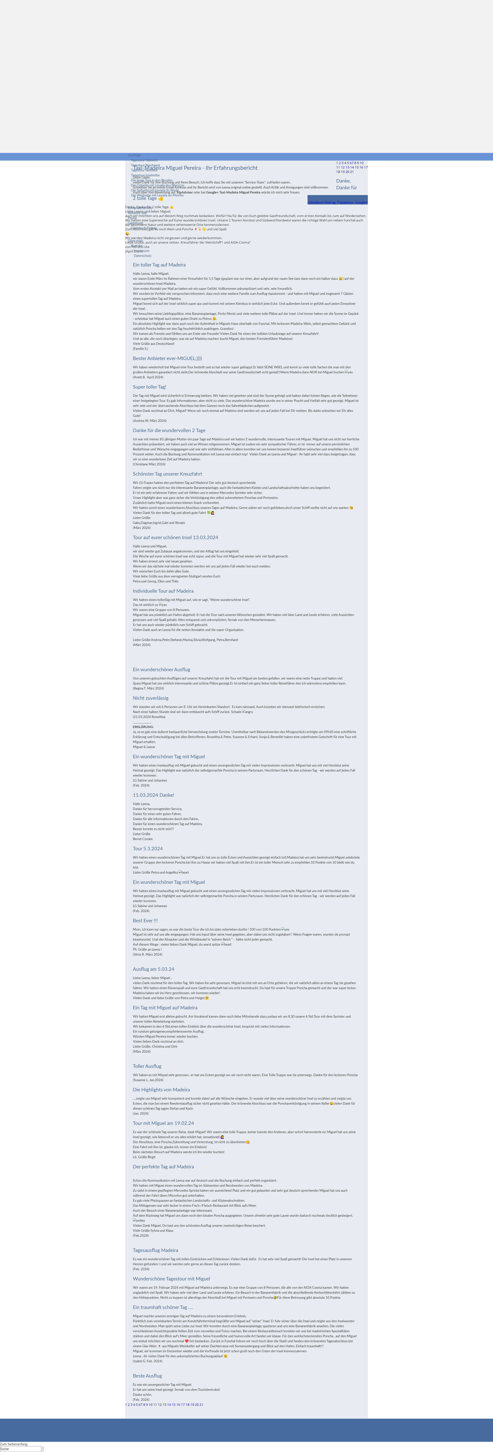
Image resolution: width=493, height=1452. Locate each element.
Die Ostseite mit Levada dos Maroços (157, 185)
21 (201, 1404)
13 (164, 1404)
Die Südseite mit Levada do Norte (155, 190)
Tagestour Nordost (144, 170)
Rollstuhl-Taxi (137, 213)
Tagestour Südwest (144, 160)
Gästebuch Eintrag (144, 228)
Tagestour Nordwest (145, 165)
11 (155, 1404)
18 (187, 1404)
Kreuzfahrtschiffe (140, 208)
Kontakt (136, 245)
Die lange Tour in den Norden (151, 180)
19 (192, 1404)
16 (178, 1404)
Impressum (141, 250)
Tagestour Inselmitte (145, 175)
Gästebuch (135, 223)
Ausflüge (134, 155)
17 (183, 1404)
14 (169, 1404)
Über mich (135, 240)
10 (151, 1404)
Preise (132, 218)
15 (174, 1404)
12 (160, 1404)
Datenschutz (143, 255)
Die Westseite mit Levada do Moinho (157, 195)
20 (197, 1404)
